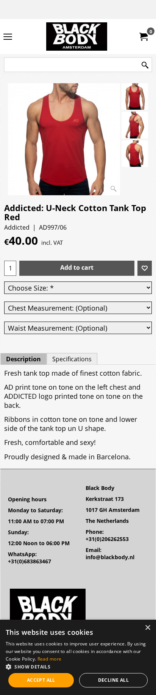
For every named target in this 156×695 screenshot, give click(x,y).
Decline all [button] (113, 680)
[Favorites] (144, 268)
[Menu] (7, 37)
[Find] (145, 65)
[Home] (76, 36)
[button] (78, 666)
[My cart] (143, 36)
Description (23, 359)
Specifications (72, 359)
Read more (49, 659)
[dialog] (78, 657)
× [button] (147, 628)
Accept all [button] (41, 680)
